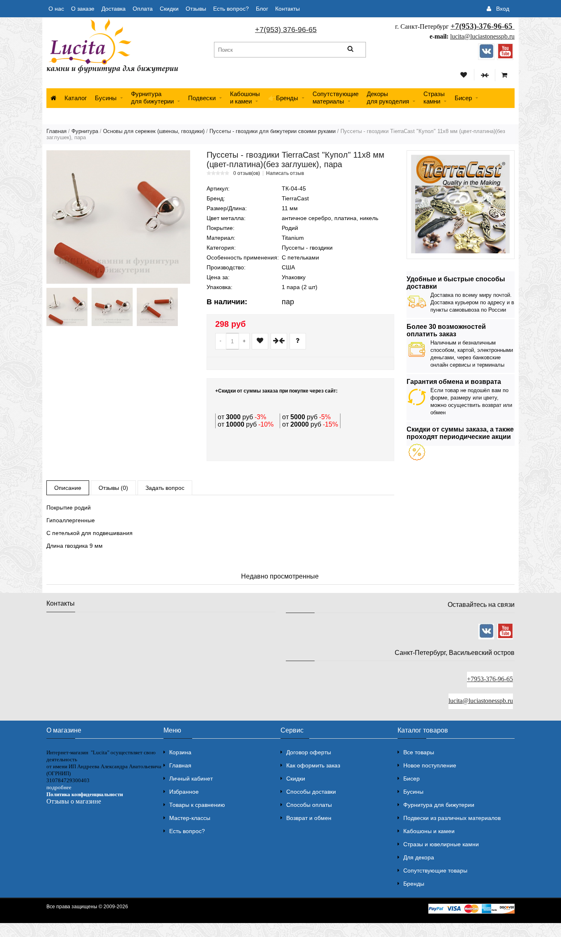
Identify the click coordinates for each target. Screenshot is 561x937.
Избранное (184, 791)
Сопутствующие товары (435, 870)
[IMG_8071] (66, 307)
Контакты (287, 8)
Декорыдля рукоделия (388, 97)
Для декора (418, 857)
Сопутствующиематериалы (336, 97)
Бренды (413, 883)
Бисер (463, 97)
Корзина (180, 752)
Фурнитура (84, 131)
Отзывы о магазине (73, 801)
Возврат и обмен (308, 818)
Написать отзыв (285, 173)
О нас (56, 8)
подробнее (58, 787)
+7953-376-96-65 (490, 678)
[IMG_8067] (112, 307)
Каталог (75, 97)
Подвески (202, 97)
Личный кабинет (191, 778)
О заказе (82, 8)
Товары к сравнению (197, 805)
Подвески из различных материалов (452, 818)
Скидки (169, 8)
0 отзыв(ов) (246, 173)
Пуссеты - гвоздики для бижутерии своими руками (272, 131)
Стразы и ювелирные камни (441, 844)
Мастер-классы (189, 818)
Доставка (113, 8)
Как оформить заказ (313, 765)
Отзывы (196, 8)
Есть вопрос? (231, 8)
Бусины (106, 97)
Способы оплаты (309, 805)
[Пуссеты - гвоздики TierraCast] (118, 217)
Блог (262, 8)
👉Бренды (283, 97)
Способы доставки (311, 791)
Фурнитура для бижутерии (152, 97)
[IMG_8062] (157, 307)
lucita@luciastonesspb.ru (482, 36)
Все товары (418, 752)
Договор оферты (308, 752)
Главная (56, 131)
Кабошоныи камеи (245, 97)
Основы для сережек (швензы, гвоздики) (154, 131)
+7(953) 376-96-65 (286, 29)
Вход (502, 8)
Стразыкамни (434, 97)
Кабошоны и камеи (429, 831)
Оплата (143, 8)
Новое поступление (429, 765)
